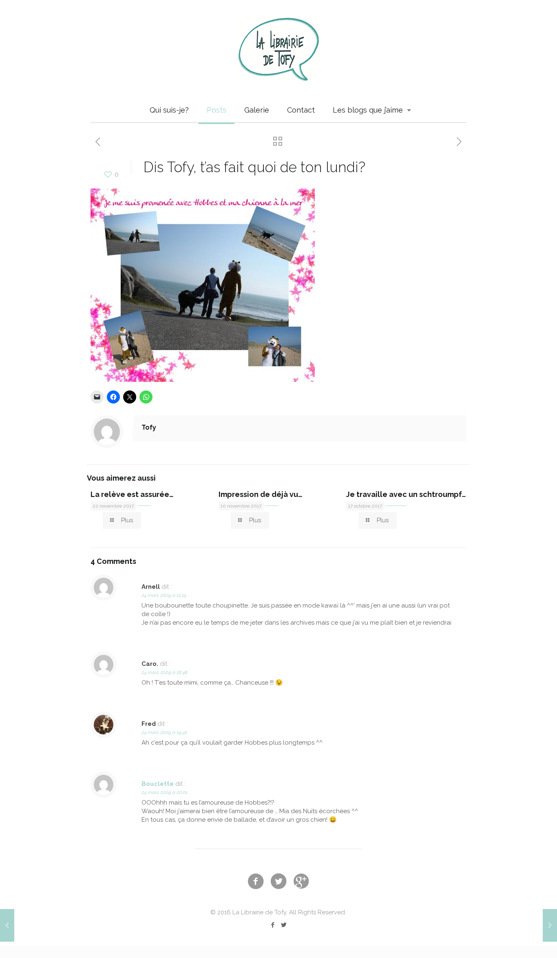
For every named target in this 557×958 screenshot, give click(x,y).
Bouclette (157, 783)
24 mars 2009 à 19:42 (164, 732)
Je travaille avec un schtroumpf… (406, 494)
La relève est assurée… (132, 494)
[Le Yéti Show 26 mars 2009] (550, 925)
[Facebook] (273, 925)
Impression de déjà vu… (261, 494)
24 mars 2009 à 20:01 (164, 792)
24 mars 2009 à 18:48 (164, 672)
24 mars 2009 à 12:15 (163, 595)
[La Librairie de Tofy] (278, 49)
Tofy (148, 427)
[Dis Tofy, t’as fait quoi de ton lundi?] (203, 380)
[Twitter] (284, 925)
